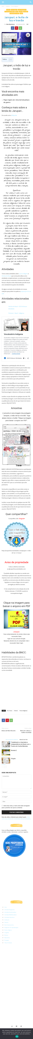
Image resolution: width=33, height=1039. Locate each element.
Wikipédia (14, 115)
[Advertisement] (16, 690)
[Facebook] (12, 28)
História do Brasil (6, 276)
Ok (17, 1036)
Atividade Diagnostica (9, 909)
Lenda (21, 13)
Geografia (6, 932)
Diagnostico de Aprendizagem (11, 927)
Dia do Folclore (4, 756)
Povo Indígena (14, 6)
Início (3, 6)
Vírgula (13, 758)
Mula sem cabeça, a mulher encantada (25, 731)
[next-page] (5, 767)
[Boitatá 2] (6, 752)
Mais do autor (23, 739)
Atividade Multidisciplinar (10, 915)
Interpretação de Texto (14, 13)
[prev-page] (3, 767)
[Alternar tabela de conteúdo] (9, 59)
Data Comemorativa (22, 9)
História (8, 6)
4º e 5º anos (9, 710)
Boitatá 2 (14, 750)
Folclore (20, 11)
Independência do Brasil (5, 748)
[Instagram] (16, 1026)
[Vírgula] (6, 760)
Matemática (7, 937)
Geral (17, 11)
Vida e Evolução (8, 943)
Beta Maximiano (10, 24)
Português (26, 11)
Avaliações (6, 920)
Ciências (6, 922)
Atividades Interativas (9, 917)
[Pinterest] (16, 28)
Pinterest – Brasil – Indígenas (16, 313)
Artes (5, 907)
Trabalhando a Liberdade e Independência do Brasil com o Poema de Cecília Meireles (21, 744)
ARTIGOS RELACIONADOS (12, 739)
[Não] (31, 1034)
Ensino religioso (8, 930)
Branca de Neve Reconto (8, 730)
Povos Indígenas (23, 710)
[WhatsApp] (20, 28)
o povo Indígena (23, 273)
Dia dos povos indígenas (9, 11)
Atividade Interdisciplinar (10, 912)
